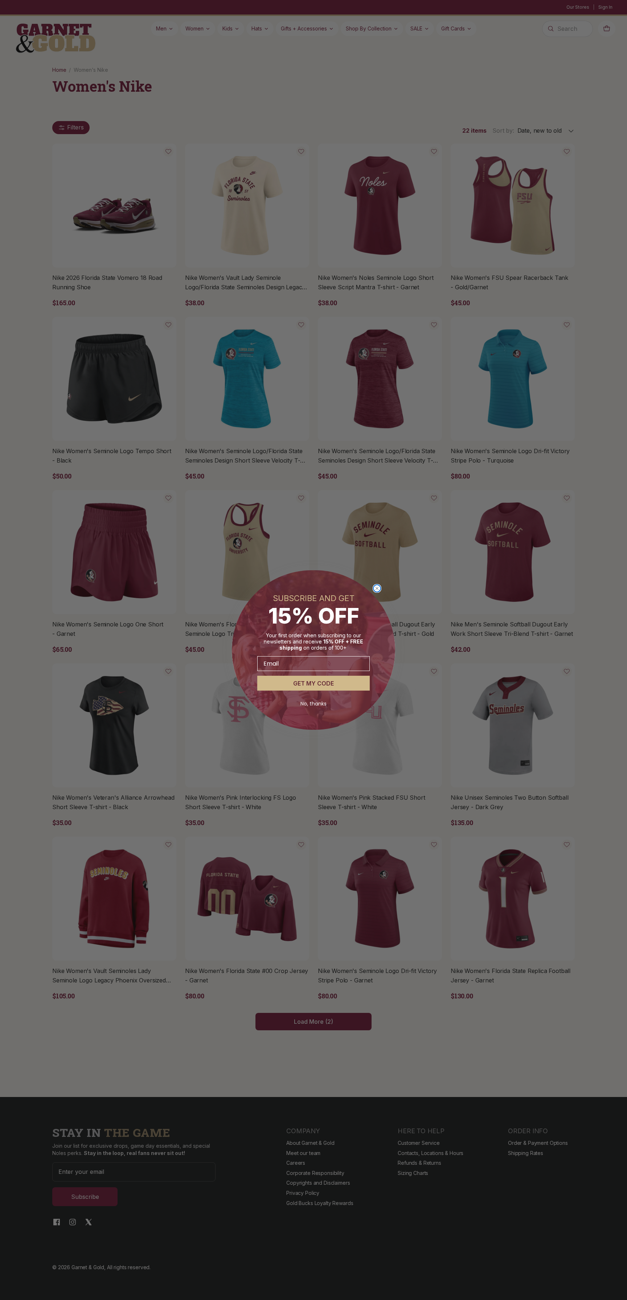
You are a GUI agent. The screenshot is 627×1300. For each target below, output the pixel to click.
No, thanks (313, 703)
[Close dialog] (377, 588)
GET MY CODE (313, 683)
